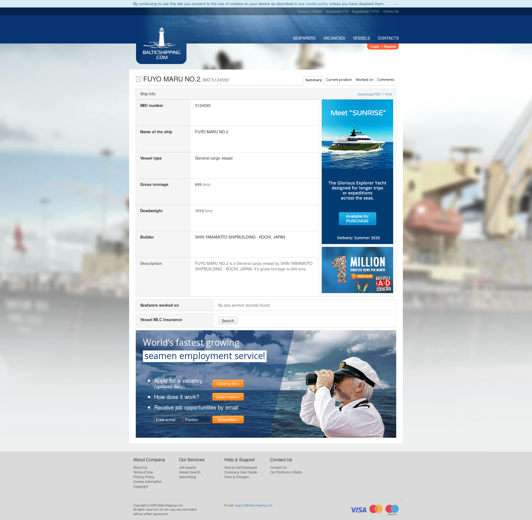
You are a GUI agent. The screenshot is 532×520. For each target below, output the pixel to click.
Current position (339, 79)
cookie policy (317, 3)
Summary (313, 80)
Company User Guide (240, 472)
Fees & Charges (236, 476)
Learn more (226, 396)
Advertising (187, 476)
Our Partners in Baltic (286, 472)
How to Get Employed (240, 467)
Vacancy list (226, 383)
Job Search (187, 467)
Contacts (388, 38)
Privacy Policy (143, 476)
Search (228, 320)
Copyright (140, 486)
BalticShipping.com (161, 55)
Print (388, 94)
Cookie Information (147, 481)
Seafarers (304, 38)
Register (390, 46)
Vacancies (334, 38)
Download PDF (369, 94)
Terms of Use (143, 472)
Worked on (364, 79)
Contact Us (278, 467)
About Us (140, 467)
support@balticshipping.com (253, 505)
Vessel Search (190, 472)
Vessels (361, 38)
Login (375, 46)
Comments (385, 79)
